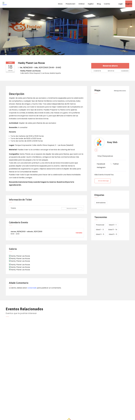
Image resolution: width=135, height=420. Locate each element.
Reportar (110, 71)
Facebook (101, 164)
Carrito (107, 4)
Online (81, 4)
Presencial (70, 4)
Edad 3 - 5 (100, 234)
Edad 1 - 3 (100, 229)
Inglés (90, 4)
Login (120, 4)
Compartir (97, 71)
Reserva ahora (110, 65)
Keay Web (112, 142)
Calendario (125, 71)
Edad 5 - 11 (113, 234)
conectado (32, 288)
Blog (99, 4)
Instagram (101, 167)
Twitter (116, 164)
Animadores (101, 202)
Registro (128, 4)
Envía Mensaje (103, 181)
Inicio (60, 4)
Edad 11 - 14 (112, 229)
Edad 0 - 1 (112, 225)
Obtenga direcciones (120, 90)
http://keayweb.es (105, 156)
